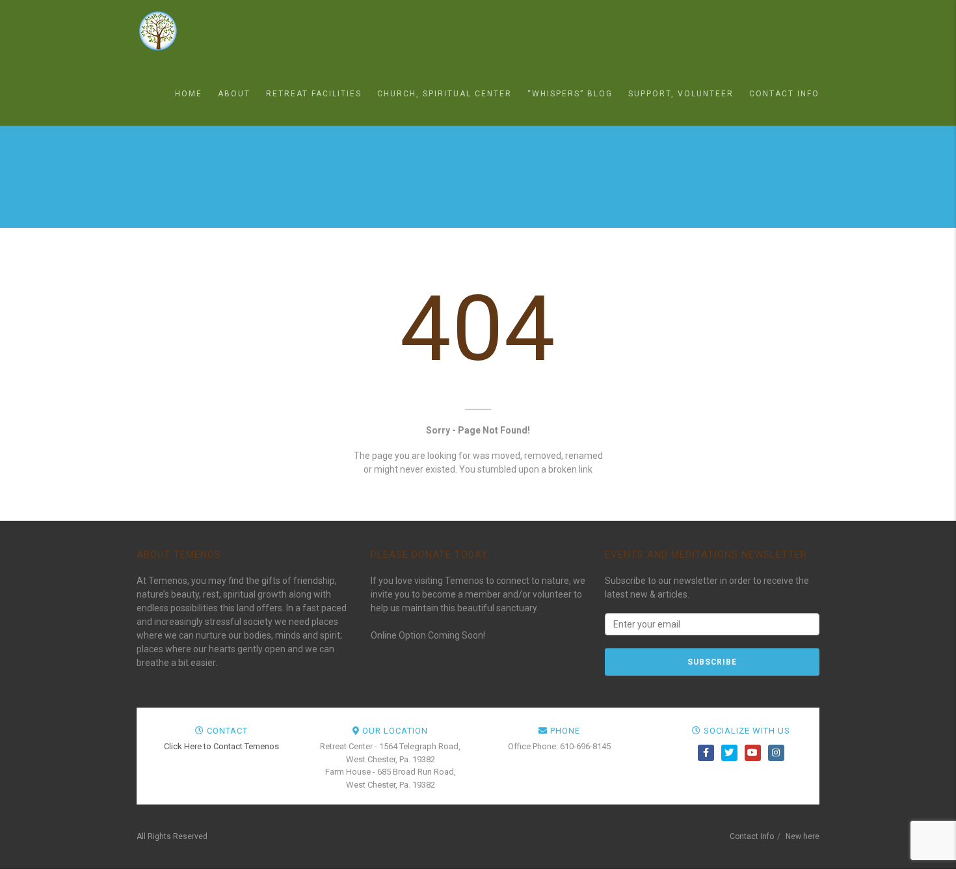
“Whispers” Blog (570, 93)
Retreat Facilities (314, 93)
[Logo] (202, 31)
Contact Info (784, 93)
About (234, 93)
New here (802, 836)
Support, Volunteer (681, 93)
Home (188, 93)
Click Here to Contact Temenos (221, 746)
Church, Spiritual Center (444, 93)
